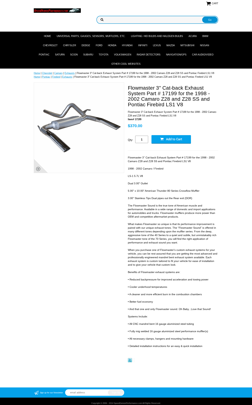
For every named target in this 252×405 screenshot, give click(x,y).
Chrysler (69, 45)
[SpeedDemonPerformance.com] (57, 10)
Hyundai (127, 45)
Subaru (88, 54)
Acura (193, 36)
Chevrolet (50, 45)
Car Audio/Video (202, 54)
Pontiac (44, 54)
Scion (74, 54)
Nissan (204, 45)
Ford (99, 45)
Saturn (60, 54)
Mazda (170, 45)
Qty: (130, 139)
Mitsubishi (187, 45)
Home (47, 36)
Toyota (103, 54)
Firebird (56, 76)
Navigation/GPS (176, 54)
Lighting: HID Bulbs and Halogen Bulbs (157, 36)
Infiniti (142, 45)
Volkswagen (122, 54)
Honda (112, 45)
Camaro (58, 73)
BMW (205, 36)
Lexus (157, 45)
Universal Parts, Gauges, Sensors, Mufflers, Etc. (91, 36)
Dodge (86, 45)
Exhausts (70, 73)
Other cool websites (126, 63)
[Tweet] (130, 361)
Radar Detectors (148, 54)
